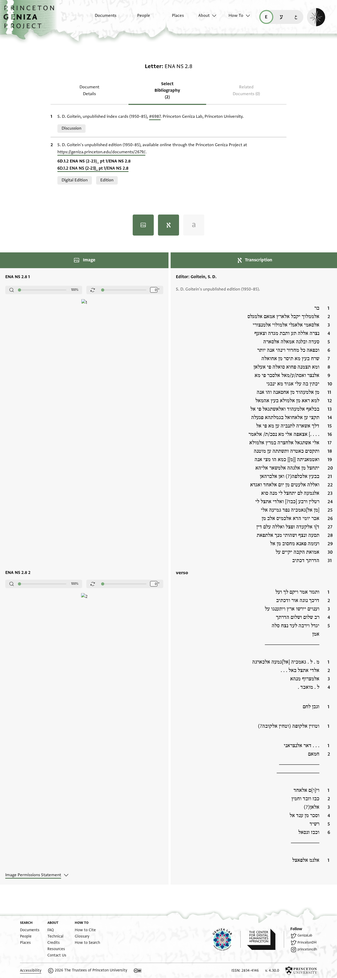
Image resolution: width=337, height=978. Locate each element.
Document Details (89, 90)
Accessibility (30, 970)
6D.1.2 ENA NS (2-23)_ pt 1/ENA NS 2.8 (92, 168)
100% (74, 290)
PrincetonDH (307, 942)
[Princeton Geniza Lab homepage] (227, 939)
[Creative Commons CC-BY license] (137, 971)
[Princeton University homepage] (301, 970)
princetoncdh (307, 949)
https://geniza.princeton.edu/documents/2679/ (101, 152)
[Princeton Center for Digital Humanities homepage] (265, 939)
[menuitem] (101, 18)
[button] (30, 19)
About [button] (204, 15)
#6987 (155, 116)
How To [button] (236, 15)
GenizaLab (305, 935)
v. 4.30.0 (272, 970)
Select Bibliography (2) (167, 90)
